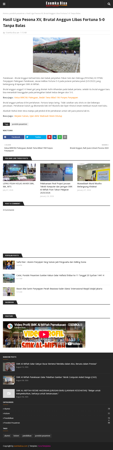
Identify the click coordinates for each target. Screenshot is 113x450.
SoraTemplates (44, 446)
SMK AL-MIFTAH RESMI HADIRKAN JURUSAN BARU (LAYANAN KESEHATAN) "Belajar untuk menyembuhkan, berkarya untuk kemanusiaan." (58, 392)
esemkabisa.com (21, 446)
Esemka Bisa (11, 33)
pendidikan (57, 418)
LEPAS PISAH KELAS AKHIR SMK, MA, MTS (18, 185)
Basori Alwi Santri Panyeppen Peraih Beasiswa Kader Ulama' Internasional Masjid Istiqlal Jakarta (59, 289)
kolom (57, 413)
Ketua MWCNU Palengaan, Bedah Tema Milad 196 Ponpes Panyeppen (46, 97)
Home (5, 13)
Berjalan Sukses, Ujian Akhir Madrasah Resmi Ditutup (38, 116)
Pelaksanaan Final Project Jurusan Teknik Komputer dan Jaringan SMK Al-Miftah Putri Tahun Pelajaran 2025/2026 (56, 188)
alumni (57, 409)
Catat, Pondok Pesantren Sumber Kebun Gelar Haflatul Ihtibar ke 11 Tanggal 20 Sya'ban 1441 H (60, 275)
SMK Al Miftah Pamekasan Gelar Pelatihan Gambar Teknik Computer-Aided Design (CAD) (56, 377)
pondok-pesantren (17, 13)
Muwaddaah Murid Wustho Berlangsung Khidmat (89, 185)
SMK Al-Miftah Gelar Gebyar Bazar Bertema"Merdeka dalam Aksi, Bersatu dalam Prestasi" (56, 364)
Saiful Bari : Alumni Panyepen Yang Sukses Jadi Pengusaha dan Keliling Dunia (51, 262)
